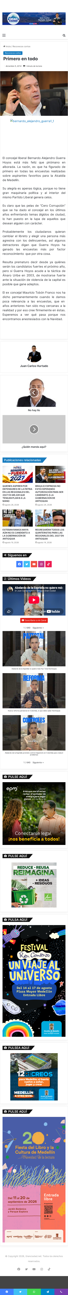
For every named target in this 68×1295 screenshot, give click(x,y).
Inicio (8, 46)
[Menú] (4, 35)
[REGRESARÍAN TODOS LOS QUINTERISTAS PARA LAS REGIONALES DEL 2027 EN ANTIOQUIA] (50, 518)
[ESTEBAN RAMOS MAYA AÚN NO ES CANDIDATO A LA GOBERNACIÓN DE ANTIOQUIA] (18, 518)
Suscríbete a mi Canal (35, 620)
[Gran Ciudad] (34, 18)
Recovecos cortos (21, 46)
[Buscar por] (64, 35)
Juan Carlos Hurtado (34, 366)
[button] (38, 627)
